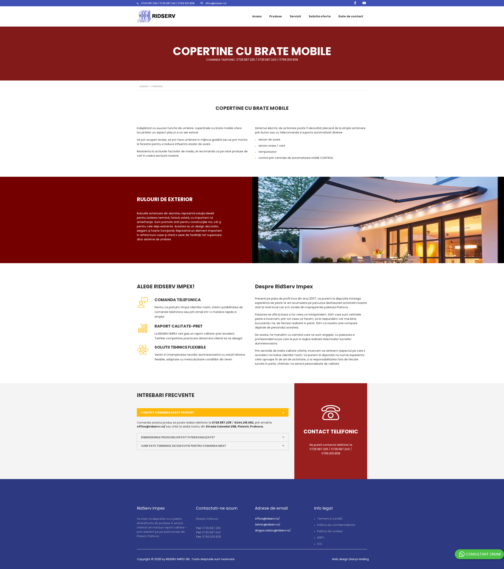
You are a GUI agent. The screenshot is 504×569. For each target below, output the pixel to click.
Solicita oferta (320, 16)
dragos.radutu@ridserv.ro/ (273, 530)
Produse (275, 16)
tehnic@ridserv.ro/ (267, 524)
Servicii (295, 16)
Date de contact (350, 16)
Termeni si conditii (329, 519)
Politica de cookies (330, 531)
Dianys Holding (359, 559)
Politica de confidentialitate (336, 525)
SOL (319, 544)
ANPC (320, 537)
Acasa (256, 16)
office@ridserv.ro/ (267, 519)
